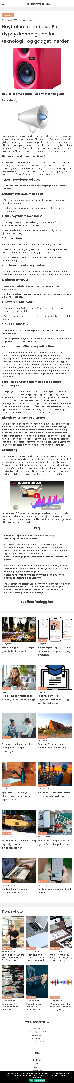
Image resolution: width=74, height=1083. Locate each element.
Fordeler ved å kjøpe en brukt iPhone (54, 890)
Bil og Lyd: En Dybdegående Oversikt (10, 1007)
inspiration (6, 640)
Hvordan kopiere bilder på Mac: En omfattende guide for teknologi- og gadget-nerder (36, 957)
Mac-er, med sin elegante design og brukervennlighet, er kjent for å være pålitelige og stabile (61, 957)
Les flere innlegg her (37, 602)
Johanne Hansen (29, 20)
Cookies (37, 1067)
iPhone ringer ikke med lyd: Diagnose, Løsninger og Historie (61, 1007)
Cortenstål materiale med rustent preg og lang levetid (53, 745)
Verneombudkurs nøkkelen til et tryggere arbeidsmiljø (54, 794)
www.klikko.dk (39, 1042)
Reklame (37, 1060)
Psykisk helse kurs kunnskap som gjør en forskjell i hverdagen (18, 747)
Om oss (37, 1063)
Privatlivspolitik (40, 1080)
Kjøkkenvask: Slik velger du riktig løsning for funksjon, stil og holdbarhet (18, 796)
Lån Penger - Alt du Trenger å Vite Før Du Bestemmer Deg (13, 957)
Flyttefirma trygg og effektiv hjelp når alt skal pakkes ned (54, 842)
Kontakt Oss (37, 1071)
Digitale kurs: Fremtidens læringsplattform (16, 890)
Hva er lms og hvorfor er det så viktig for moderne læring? (18, 697)
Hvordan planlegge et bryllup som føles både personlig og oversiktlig (54, 651)
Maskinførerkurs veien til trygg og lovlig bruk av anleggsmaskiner (19, 844)
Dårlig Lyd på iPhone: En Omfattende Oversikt (33, 1007)
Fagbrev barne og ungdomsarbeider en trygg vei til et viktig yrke (53, 699)
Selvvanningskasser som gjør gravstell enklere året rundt (18, 649)
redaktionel (7, 15)
